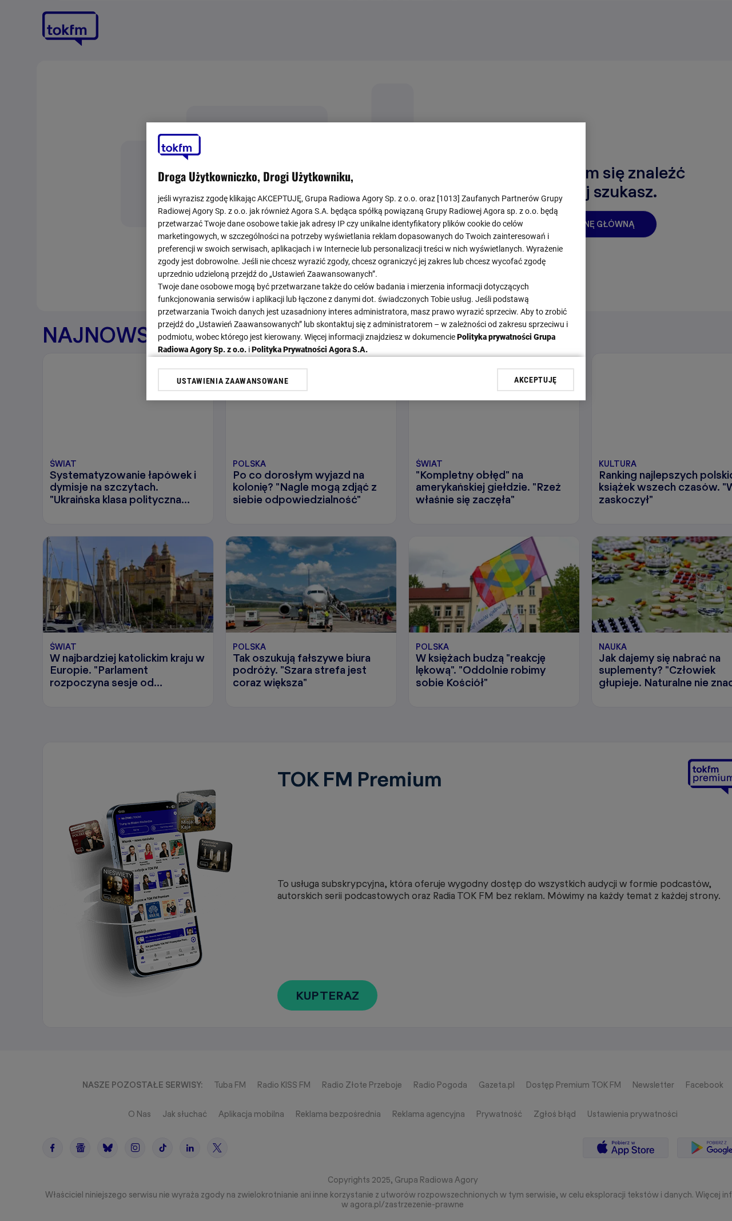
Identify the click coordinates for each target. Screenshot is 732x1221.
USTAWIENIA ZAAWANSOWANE (232, 380)
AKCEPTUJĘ (535, 379)
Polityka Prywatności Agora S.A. (310, 349)
